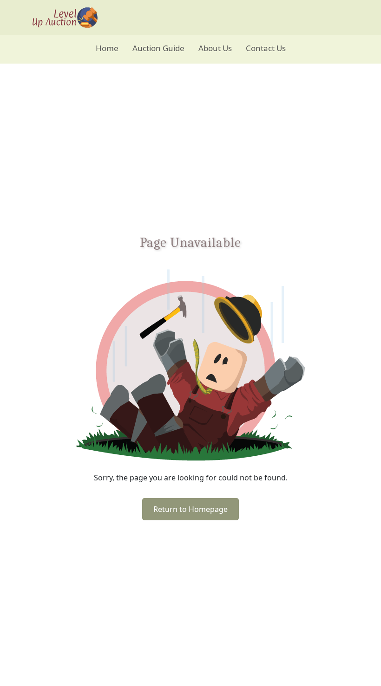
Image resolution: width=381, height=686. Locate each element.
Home (107, 48)
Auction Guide (158, 48)
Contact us (266, 48)
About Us (215, 48)
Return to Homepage (190, 509)
